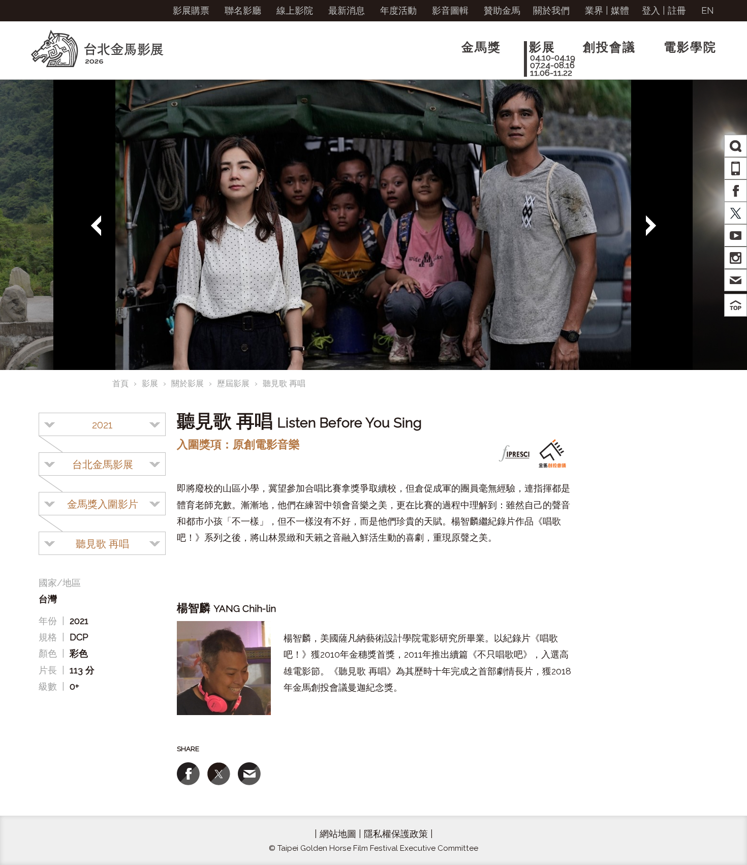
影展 (150, 383)
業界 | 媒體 (607, 10)
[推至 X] (218, 773)
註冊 (677, 10)
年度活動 (398, 10)
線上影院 (294, 10)
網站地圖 (338, 833)
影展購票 (191, 10)
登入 (651, 10)
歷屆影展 (233, 383)
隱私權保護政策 (396, 833)
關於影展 (187, 383)
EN (707, 10)
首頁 (120, 383)
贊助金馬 (502, 10)
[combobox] (102, 424)
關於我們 (551, 10)
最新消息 (346, 10)
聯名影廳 (243, 10)
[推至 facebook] (188, 773)
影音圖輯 (450, 10)
